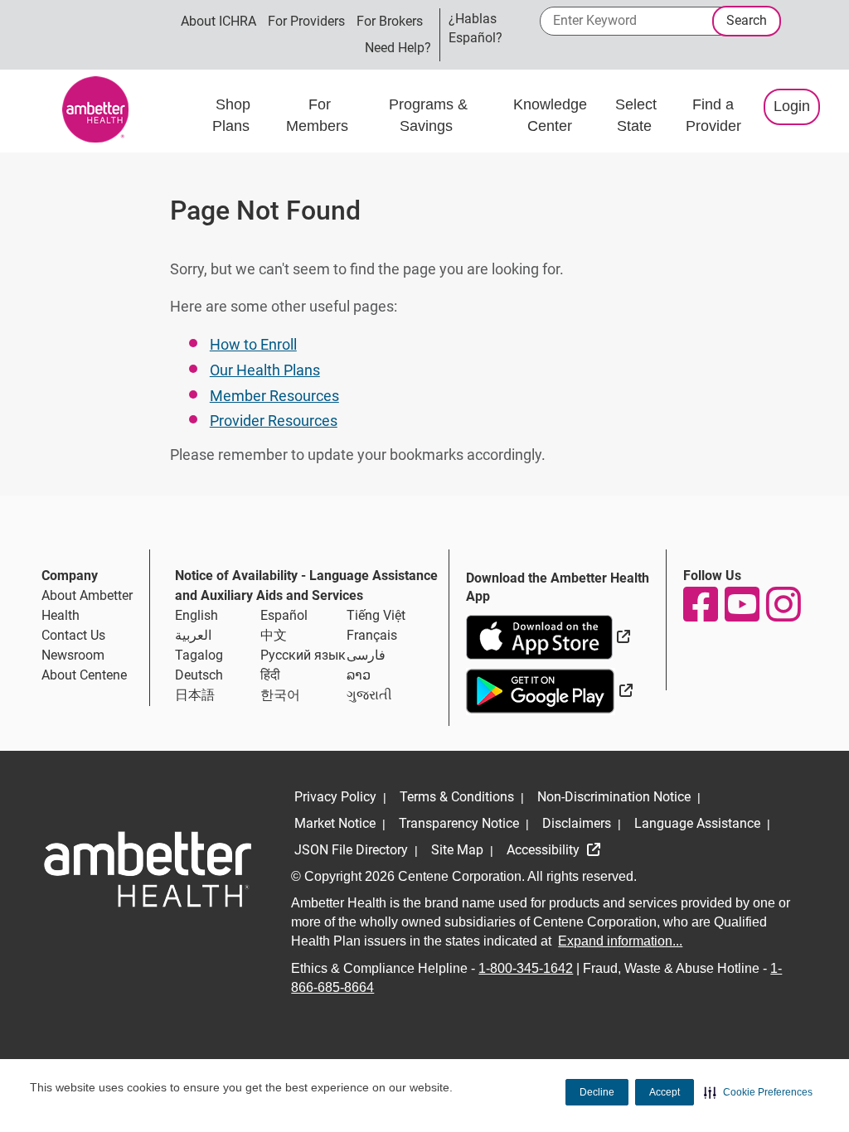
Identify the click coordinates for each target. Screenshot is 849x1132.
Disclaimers (576, 823)
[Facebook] (699, 604)
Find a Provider (713, 115)
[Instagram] (782, 604)
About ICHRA (218, 21)
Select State (636, 115)
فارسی (366, 655)
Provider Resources (273, 420)
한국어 (280, 695)
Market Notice (335, 823)
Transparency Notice (459, 823)
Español (284, 615)
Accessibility (545, 850)
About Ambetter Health (87, 605)
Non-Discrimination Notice (614, 797)
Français (372, 635)
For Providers (306, 21)
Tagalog (199, 655)
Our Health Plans (265, 370)
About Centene (84, 675)
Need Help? (398, 48)
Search (746, 20)
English (196, 615)
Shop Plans (233, 115)
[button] (758, 1092)
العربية (193, 635)
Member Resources (274, 395)
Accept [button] (664, 1092)
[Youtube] (741, 604)
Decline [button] (597, 1092)
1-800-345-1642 (525, 968)
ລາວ (359, 675)
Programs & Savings (428, 115)
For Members (319, 115)
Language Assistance (697, 823)
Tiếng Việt (376, 615)
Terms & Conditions (457, 797)
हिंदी (270, 675)
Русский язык (303, 655)
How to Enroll (253, 344)
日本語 (195, 695)
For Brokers (390, 21)
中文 (273, 635)
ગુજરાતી (369, 695)
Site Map (457, 850)
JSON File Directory (351, 850)
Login (792, 106)
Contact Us (73, 635)
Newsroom (72, 655)
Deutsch (199, 675)
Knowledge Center (550, 115)
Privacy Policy (335, 797)
